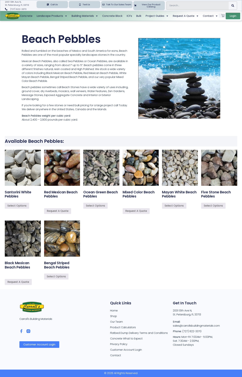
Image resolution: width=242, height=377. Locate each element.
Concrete (26, 16)
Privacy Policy (118, 344)
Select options (17, 206)
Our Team (116, 322)
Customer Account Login (126, 350)
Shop (113, 316)
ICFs (129, 16)
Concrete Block (112, 16)
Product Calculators (123, 327)
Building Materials (82, 16)
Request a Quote (183, 16)
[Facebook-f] (21, 331)
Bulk (138, 16)
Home (114, 310)
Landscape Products (50, 16)
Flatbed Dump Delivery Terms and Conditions (139, 333)
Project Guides (155, 16)
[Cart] (223, 16)
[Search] (233, 6)
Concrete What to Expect (126, 338)
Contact (208, 16)
